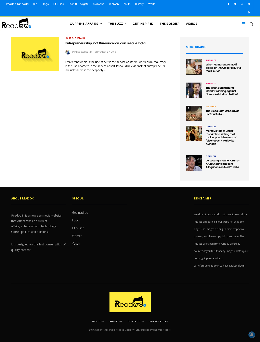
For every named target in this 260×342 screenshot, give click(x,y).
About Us (98, 321)
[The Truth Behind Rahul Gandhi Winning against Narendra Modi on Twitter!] (194, 90)
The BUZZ (115, 23)
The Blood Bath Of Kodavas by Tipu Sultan (222, 112)
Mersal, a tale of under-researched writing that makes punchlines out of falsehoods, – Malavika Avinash (221, 137)
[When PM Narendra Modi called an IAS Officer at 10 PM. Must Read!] (194, 67)
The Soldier (170, 23)
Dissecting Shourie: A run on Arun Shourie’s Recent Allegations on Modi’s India (223, 164)
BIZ (35, 4)
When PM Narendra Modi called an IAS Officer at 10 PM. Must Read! (223, 68)
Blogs (45, 4)
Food (75, 220)
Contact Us (136, 321)
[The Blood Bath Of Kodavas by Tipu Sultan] (194, 113)
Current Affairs (84, 23)
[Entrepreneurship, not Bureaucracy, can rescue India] (35, 54)
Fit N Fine (58, 4)
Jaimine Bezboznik (82, 51)
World (152, 4)
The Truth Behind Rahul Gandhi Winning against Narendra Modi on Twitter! (222, 91)
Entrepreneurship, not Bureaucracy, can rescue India (105, 43)
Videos (191, 23)
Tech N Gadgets (78, 4)
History (139, 4)
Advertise (115, 321)
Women (114, 4)
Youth (127, 4)
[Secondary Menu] (242, 24)
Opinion (211, 127)
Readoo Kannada (17, 4)
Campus (98, 4)
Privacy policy (159, 321)
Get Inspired (143, 23)
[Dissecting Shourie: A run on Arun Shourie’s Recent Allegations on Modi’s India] (194, 163)
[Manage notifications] (251, 334)
